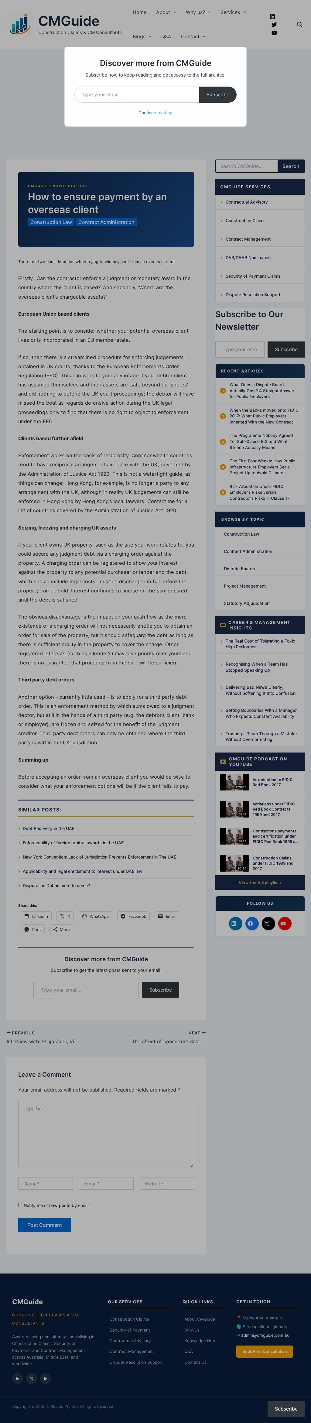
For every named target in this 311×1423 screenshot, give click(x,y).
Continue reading (155, 112)
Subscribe (218, 94)
